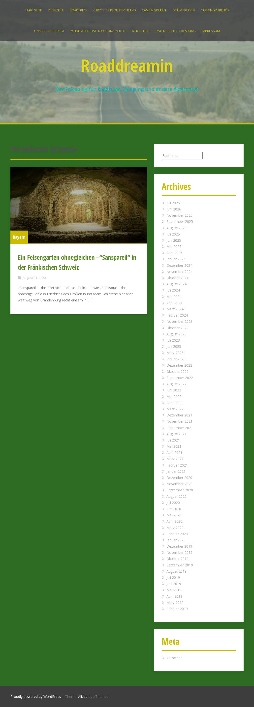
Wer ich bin (140, 31)
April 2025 (174, 252)
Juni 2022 (173, 390)
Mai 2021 (173, 446)
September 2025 (179, 221)
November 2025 (179, 215)
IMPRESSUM (211, 31)
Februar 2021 (177, 465)
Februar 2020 (177, 533)
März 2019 (175, 602)
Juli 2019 (173, 577)
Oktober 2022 (177, 371)
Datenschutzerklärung (176, 31)
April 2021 (174, 452)
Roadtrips (78, 10)
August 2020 (176, 496)
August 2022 (176, 384)
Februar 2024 (177, 315)
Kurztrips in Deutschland (114, 10)
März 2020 (175, 527)
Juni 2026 (173, 209)
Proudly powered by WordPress (35, 696)
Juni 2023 (173, 346)
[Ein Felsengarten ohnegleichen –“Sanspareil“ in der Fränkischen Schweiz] (78, 205)
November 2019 (179, 552)
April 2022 (174, 402)
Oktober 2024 (177, 277)
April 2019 (174, 596)
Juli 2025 (173, 234)
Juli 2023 (173, 340)
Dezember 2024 (179, 265)
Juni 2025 (173, 240)
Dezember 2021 (179, 415)
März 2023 (175, 352)
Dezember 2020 (179, 477)
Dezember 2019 (179, 546)
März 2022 (175, 409)
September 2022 (179, 377)
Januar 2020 (176, 540)
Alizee (83, 696)
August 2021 (176, 434)
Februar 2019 (177, 608)
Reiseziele (56, 10)
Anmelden (174, 657)
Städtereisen (184, 10)
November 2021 (179, 421)
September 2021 (179, 427)
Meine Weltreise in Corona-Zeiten (98, 31)
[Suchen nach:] (182, 155)
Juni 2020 (173, 508)
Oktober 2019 (177, 558)
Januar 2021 (176, 471)
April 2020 (174, 521)
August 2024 (176, 284)
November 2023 (179, 321)
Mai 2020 (173, 515)
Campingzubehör (215, 10)
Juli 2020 (173, 502)
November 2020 (179, 483)
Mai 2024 (173, 296)
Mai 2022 (173, 396)
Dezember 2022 (179, 365)
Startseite (33, 10)
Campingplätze (154, 10)
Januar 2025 (176, 259)
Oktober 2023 (177, 327)
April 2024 (174, 302)
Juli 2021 (173, 440)
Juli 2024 (173, 290)
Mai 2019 (173, 590)
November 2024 (179, 271)
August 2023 (176, 334)
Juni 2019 (173, 583)
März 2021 (175, 458)
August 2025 (176, 228)
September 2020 (179, 490)
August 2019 (176, 571)
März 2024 (175, 309)
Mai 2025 (173, 246)
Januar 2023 (176, 358)
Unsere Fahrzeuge (49, 31)
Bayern (19, 237)
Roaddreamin (127, 65)
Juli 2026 (173, 203)
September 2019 (179, 565)
